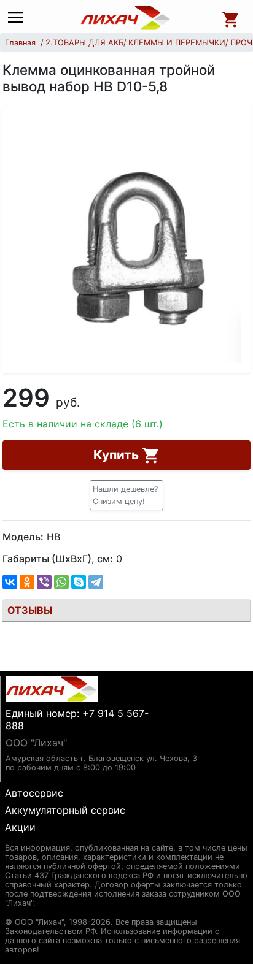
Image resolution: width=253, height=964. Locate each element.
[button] (126, 495)
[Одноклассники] (27, 582)
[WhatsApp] (61, 582)
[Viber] (44, 582)
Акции (20, 827)
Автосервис (34, 793)
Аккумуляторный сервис (65, 810)
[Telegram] (95, 582)
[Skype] (78, 582)
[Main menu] (18, 18)
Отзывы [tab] (29, 610)
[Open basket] (231, 17)
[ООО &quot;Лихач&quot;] (125, 18)
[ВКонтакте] (9, 582)
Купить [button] (117, 454)
